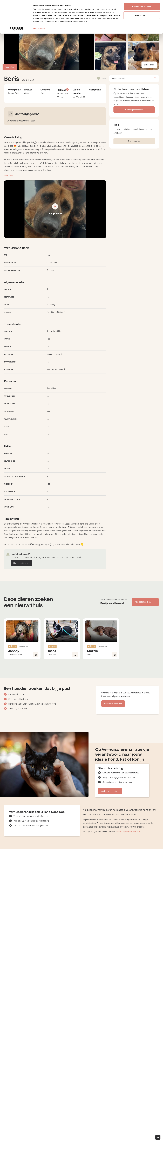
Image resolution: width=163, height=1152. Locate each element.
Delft (89, 655)
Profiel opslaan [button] (118, 79)
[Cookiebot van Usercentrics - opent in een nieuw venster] (16, 28)
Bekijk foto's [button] (149, 65)
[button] (110, 56)
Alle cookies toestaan (141, 7)
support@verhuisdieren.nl (128, 831)
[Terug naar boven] (157, 1137)
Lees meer (8, 175)
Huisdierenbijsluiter (21, 563)
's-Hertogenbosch (15, 655)
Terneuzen (52, 655)
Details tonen (39, 28)
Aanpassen (140, 15)
